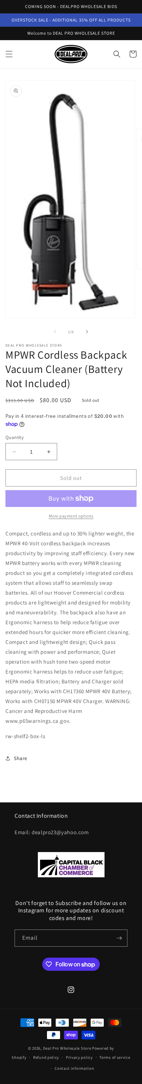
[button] (9, 54)
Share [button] (20, 758)
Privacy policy (79, 1057)
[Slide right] (87, 332)
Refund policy (46, 1057)
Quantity (14, 437)
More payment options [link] (71, 516)
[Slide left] (55, 332)
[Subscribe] (119, 938)
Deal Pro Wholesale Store (67, 1048)
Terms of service (114, 1057)
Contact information (74, 1068)
